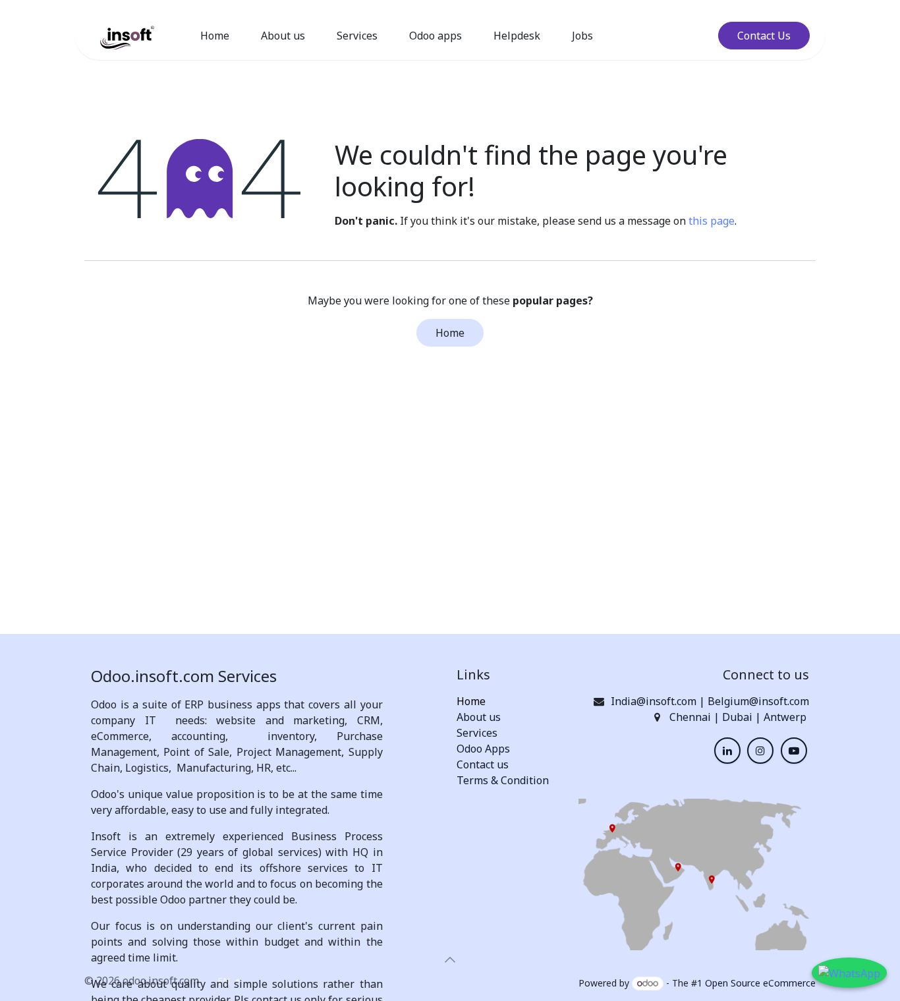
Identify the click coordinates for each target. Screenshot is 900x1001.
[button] (450, 959)
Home (450, 333)
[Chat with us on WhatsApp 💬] (849, 973)
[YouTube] (794, 750)
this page (712, 221)
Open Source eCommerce (760, 983)
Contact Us (764, 35)
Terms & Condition (503, 780)
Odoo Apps (483, 748)
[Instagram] (760, 750)
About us (479, 717)
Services (477, 733)
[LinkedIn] (727, 750)
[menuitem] (214, 35)
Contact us (483, 764)
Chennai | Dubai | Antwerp (739, 717)
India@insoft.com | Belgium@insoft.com (710, 701)
